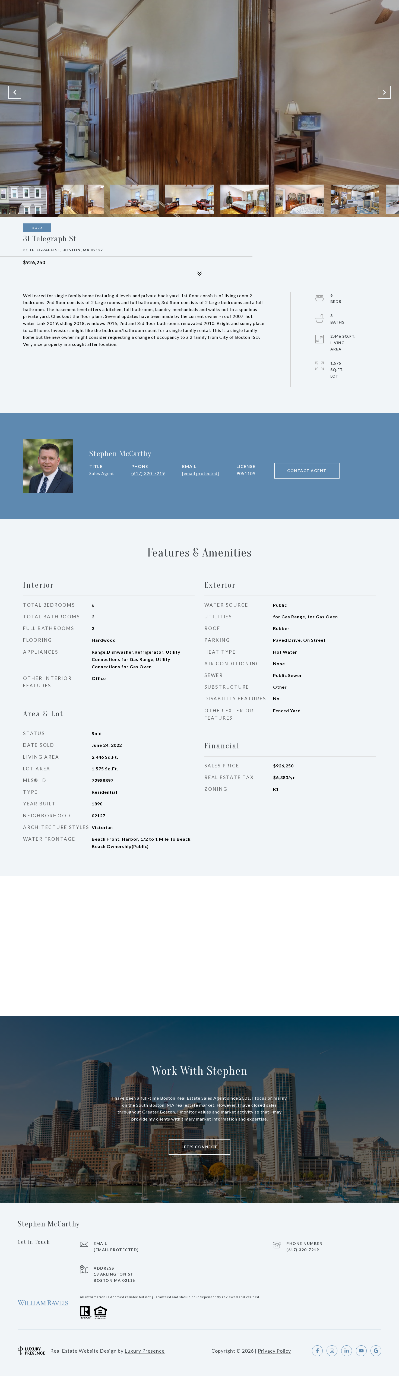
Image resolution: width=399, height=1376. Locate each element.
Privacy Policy (274, 1351)
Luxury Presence (145, 1351)
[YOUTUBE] (361, 1350)
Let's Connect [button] (199, 1146)
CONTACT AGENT (307, 470)
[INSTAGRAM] (332, 1350)
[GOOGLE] (375, 1350)
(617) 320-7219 (148, 473)
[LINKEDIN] (346, 1350)
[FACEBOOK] (317, 1350)
